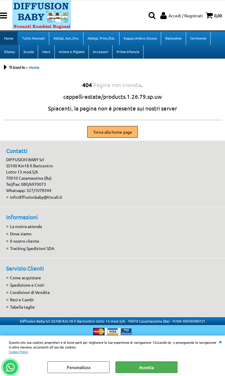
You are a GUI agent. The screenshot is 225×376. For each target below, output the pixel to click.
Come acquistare (25, 277)
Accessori (100, 51)
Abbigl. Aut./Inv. (66, 38)
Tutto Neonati (33, 38)
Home (8, 38)
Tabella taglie (22, 306)
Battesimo (173, 38)
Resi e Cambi (22, 299)
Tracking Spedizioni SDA (32, 248)
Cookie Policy (18, 351)
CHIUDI (220, 341)
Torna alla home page (112, 132)
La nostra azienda (26, 226)
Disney (9, 51)
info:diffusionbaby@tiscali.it (36, 197)
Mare (46, 51)
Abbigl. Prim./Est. (101, 38)
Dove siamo (20, 233)
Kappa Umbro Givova (140, 38)
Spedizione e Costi (27, 284)
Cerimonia (198, 38)
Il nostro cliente (24, 241)
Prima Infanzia (128, 51)
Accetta (146, 367)
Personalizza (78, 367)
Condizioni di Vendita (30, 292)
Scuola (28, 51)
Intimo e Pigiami (71, 51)
